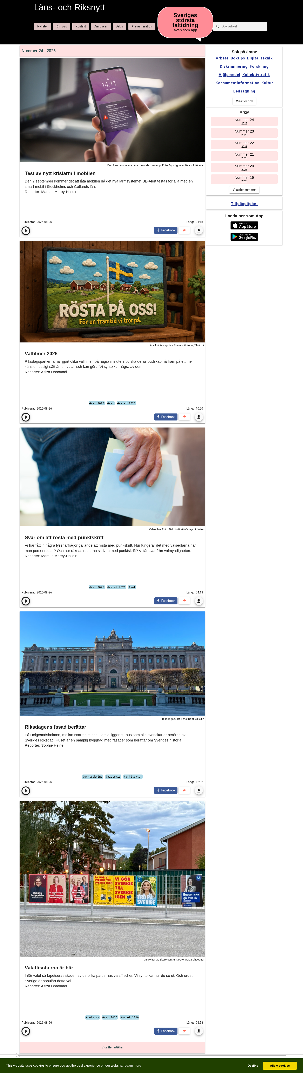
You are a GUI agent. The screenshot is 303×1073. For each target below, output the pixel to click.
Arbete (222, 58)
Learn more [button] (132, 1065)
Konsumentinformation (238, 83)
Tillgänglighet (244, 203)
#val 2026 (96, 403)
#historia (113, 776)
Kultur (267, 83)
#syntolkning (92, 776)
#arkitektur (133, 776)
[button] (244, 225)
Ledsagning (244, 91)
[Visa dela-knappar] (184, 230)
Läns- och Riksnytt (69, 7)
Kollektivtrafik (256, 75)
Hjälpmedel (229, 75)
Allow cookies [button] (280, 1065)
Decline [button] (253, 1065)
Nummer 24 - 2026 (39, 50)
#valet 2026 (126, 403)
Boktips (238, 58)
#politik (92, 1017)
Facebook (167, 230)
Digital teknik (260, 58)
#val (110, 403)
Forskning (259, 66)
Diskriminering (234, 66)
